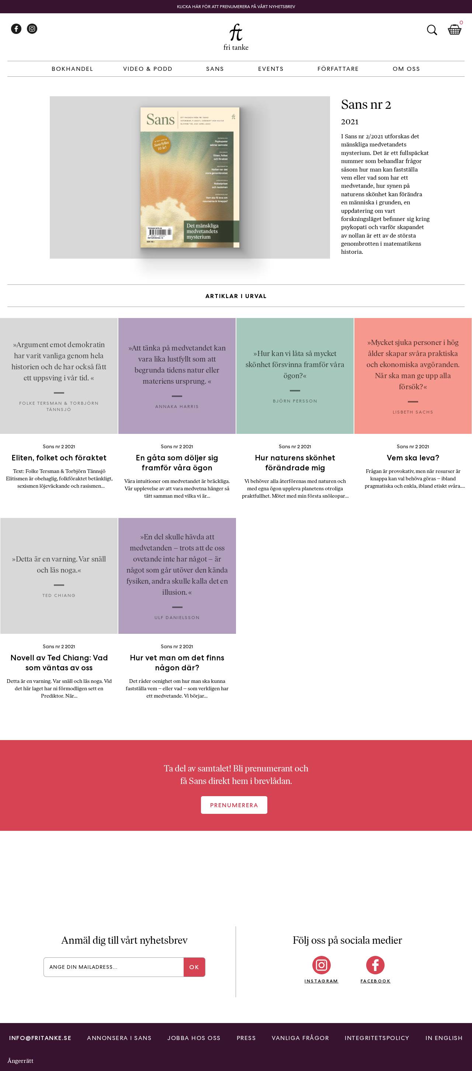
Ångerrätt (20, 1060)
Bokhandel (72, 69)
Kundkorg (455, 30)
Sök (432, 30)
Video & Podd (148, 69)
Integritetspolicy (377, 1038)
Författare (338, 69)
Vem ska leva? (413, 457)
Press (246, 1038)
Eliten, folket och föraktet (59, 457)
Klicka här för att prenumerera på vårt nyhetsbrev (236, 7)
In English (444, 1038)
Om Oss (406, 69)
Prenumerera (234, 805)
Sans (215, 69)
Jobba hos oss (194, 1038)
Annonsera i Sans (119, 1038)
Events (271, 69)
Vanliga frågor (300, 1038)
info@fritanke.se (40, 1037)
